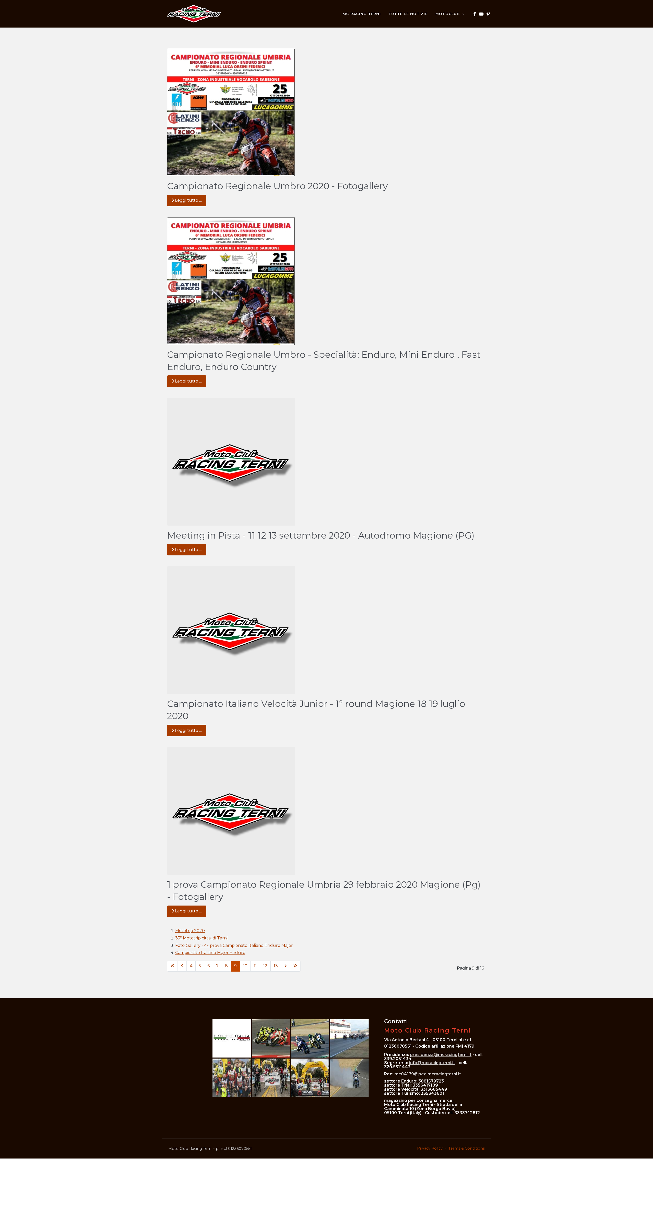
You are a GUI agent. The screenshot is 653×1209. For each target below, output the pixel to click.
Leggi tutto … (188, 200)
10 (245, 965)
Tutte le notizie (408, 14)
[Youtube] (481, 14)
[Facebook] (474, 14)
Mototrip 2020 (190, 930)
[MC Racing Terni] (194, 13)
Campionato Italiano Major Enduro (210, 952)
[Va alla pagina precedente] (182, 966)
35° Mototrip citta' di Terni (201, 938)
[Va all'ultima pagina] (295, 966)
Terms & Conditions (466, 1148)
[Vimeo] (488, 14)
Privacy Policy (430, 1148)
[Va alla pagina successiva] (285, 966)
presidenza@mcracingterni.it (440, 1054)
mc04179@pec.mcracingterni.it (427, 1074)
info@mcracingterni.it (432, 1062)
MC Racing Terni (362, 14)
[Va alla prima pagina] (172, 966)
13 (276, 965)
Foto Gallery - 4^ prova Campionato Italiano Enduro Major (234, 945)
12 (265, 965)
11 (255, 965)
